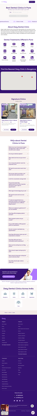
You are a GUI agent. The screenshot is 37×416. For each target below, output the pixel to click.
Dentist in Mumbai (22, 281)
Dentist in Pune (23, 282)
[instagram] (22, 400)
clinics (10, 312)
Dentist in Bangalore (6, 281)
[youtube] (17, 400)
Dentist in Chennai (31, 281)
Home (6, 312)
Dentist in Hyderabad (15, 282)
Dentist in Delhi (14, 281)
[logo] (5, 2)
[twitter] (14, 400)
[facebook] (19, 400)
